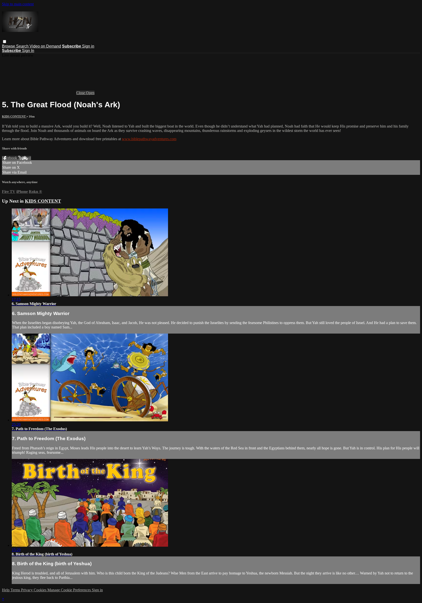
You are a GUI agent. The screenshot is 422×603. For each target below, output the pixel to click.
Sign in (88, 46)
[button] (4, 41)
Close (81, 93)
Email (26, 158)
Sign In (28, 51)
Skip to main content (18, 4)
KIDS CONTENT (14, 116)
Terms (16, 590)
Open (90, 93)
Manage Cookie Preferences (69, 590)
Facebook (10, 158)
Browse (9, 46)
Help (6, 590)
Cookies (40, 590)
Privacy (27, 590)
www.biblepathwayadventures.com (149, 139)
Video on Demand (45, 46)
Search (23, 46)
